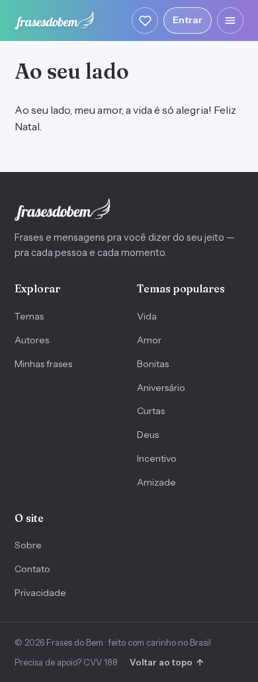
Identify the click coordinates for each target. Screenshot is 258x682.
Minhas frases (43, 364)
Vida (147, 316)
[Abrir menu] (230, 20)
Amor (149, 340)
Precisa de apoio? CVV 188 (66, 662)
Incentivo (157, 458)
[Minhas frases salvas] (145, 20)
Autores (32, 340)
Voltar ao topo (166, 662)
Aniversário (161, 388)
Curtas (151, 411)
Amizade (156, 482)
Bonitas (153, 364)
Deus (148, 435)
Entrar (187, 20)
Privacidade (40, 593)
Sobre (28, 545)
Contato (32, 569)
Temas (29, 316)
